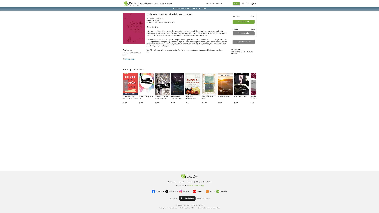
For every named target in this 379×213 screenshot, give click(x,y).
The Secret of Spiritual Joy (146, 97)
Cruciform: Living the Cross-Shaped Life (161, 97)
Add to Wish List (245, 42)
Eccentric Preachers (240, 96)
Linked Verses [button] (130, 59)
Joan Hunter (155, 20)
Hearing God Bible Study (207, 97)
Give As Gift (245, 33)
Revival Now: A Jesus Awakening (176, 97)
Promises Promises (224, 96)
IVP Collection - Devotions (255, 97)
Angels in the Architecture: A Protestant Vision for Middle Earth (191, 99)
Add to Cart (244, 22)
